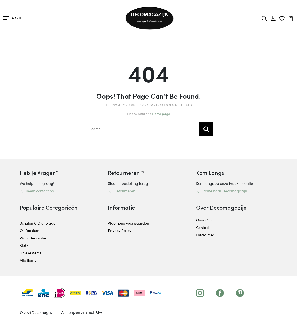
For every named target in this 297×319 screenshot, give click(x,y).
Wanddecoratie (33, 237)
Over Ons (204, 220)
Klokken (26, 245)
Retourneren (123, 190)
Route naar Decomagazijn (223, 190)
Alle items (28, 260)
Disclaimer (205, 234)
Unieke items (30, 252)
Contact (202, 227)
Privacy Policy (119, 230)
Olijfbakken (29, 230)
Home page (161, 113)
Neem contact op (38, 190)
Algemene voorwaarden (128, 223)
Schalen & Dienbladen (39, 223)
